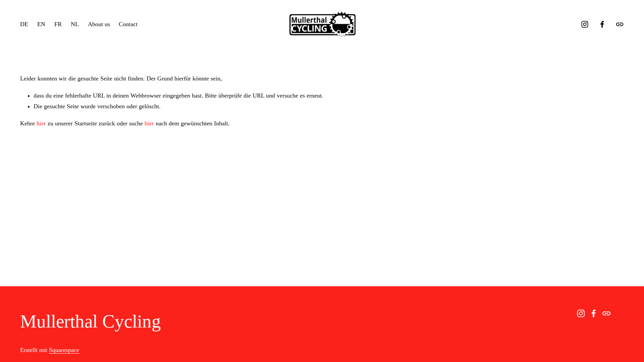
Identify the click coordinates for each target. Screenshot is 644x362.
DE (24, 24)
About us (99, 24)
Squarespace (64, 350)
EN (41, 24)
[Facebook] (602, 24)
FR (58, 24)
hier (41, 123)
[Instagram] (585, 24)
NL (75, 24)
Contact (128, 24)
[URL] (619, 24)
